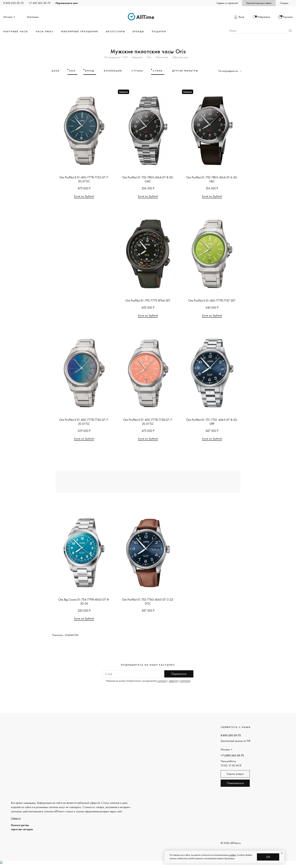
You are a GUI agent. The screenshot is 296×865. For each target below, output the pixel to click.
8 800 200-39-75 (13, 3)
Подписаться (178, 674)
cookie (232, 854)
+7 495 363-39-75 (39, 3)
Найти (290, 30)
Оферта (16, 818)
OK (268, 857)
